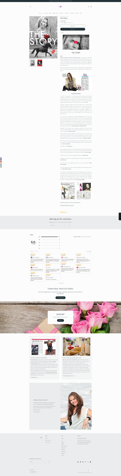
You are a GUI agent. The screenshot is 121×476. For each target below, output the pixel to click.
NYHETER (63, 453)
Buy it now (73, 29)
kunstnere (51, 404)
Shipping (65, 22)
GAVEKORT (63, 449)
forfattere (45, 404)
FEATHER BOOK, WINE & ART (83, 472)
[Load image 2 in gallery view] (39, 63)
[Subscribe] (69, 225)
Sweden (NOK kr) (33, 471)
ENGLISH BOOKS (64, 446)
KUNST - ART (63, 447)
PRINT (62, 455)
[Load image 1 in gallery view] (32, 63)
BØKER (62, 444)
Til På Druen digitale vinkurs (68, 375)
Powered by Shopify (89, 472)
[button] (30, 6)
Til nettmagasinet (60, 297)
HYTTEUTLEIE (63, 451)
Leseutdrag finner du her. (65, 202)
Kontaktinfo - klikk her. (82, 438)
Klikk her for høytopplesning (75, 202)
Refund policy (47, 442)
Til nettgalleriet (34, 377)
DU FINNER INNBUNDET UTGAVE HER (67, 205)
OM (61, 440)
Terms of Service (48, 440)
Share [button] (62, 32)
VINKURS (62, 442)
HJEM (62, 438)
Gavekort (60, 320)
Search (46, 438)
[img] (62, 212)
